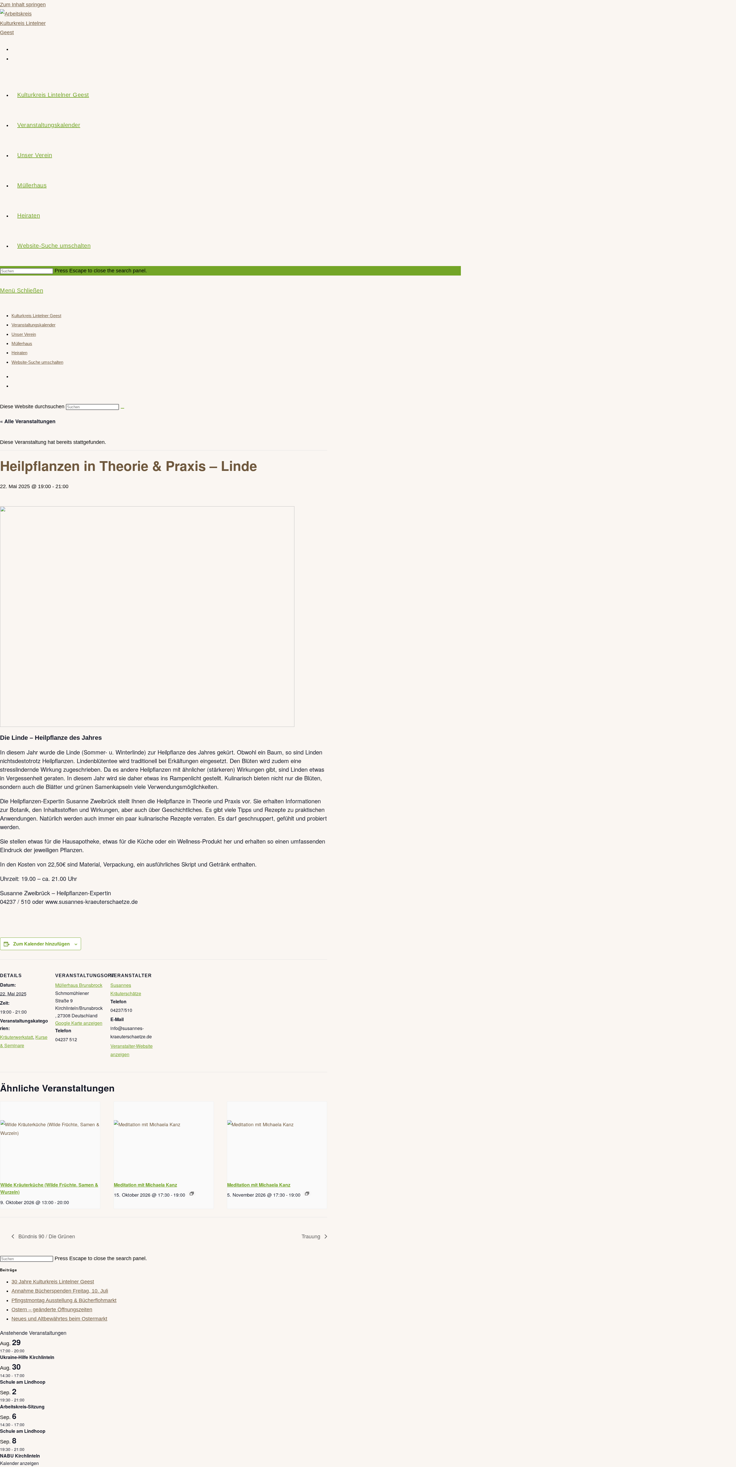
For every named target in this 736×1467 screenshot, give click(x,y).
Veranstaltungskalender (33, 324)
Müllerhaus (22, 343)
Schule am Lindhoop (22, 1382)
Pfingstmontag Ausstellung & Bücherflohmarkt (64, 1300)
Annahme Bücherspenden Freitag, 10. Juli (60, 1291)
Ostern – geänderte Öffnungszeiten (52, 1309)
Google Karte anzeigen (78, 1023)
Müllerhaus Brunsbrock (78, 985)
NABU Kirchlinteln (20, 1455)
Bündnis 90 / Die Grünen (46, 1236)
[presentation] (50, 1139)
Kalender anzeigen (19, 1463)
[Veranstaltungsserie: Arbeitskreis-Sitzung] (28, 1400)
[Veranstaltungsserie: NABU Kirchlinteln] (28, 1449)
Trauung (312, 1236)
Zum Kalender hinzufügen (41, 943)
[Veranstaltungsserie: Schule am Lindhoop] (28, 1375)
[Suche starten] (122, 408)
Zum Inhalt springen (23, 4)
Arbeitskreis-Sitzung (22, 1406)
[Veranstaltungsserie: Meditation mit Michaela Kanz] (192, 1193)
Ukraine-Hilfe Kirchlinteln (27, 1357)
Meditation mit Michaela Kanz (145, 1184)
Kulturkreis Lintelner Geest (36, 315)
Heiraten (19, 352)
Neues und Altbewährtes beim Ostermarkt (59, 1319)
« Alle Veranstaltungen (27, 421)
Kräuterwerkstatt (16, 1037)
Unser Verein (24, 334)
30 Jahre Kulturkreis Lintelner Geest (53, 1282)
